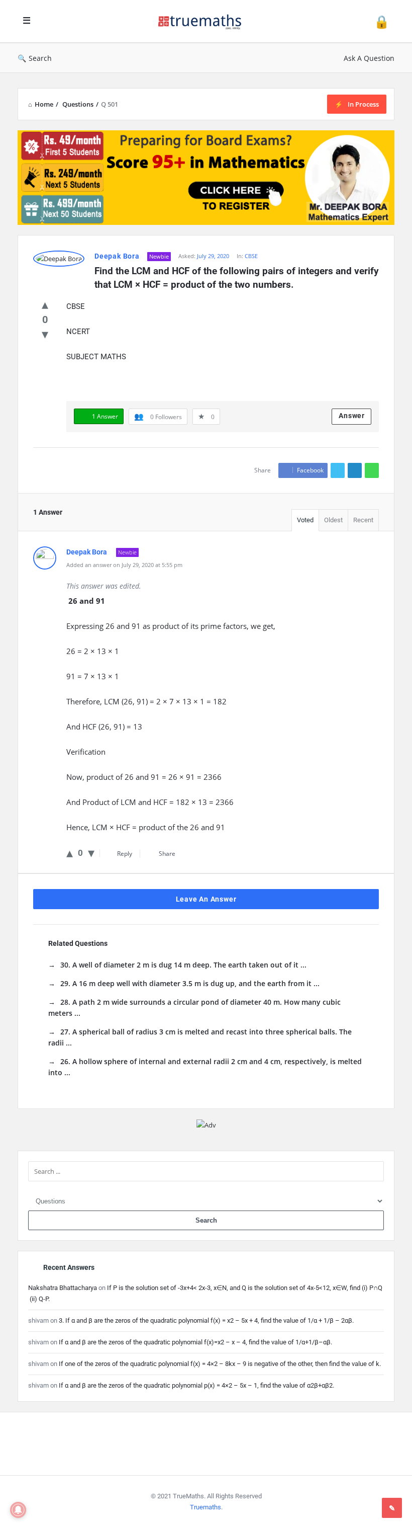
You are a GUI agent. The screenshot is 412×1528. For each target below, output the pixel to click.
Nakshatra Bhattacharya (62, 1288)
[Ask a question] (392, 1508)
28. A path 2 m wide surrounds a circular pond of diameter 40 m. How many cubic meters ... (194, 1007)
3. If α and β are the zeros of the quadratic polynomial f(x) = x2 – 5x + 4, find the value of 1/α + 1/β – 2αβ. (206, 1320)
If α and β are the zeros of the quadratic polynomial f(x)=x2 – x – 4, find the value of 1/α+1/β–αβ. (195, 1342)
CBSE (251, 256)
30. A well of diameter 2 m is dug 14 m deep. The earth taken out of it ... (183, 965)
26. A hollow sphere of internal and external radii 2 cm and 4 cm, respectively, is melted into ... (205, 1067)
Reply (124, 853)
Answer (352, 416)
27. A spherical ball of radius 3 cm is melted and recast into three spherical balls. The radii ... (200, 1037)
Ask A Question (369, 58)
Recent (363, 520)
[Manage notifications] (18, 1510)
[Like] (45, 304)
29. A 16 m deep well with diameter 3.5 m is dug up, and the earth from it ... (190, 983)
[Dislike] (45, 334)
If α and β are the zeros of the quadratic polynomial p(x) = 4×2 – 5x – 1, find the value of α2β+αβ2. (196, 1385)
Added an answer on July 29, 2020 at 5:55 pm (124, 565)
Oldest (333, 520)
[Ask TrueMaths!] (205, 21)
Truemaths (205, 1507)
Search (40, 58)
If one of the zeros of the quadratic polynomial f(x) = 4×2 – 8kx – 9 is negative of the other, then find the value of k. (220, 1364)
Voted (305, 520)
